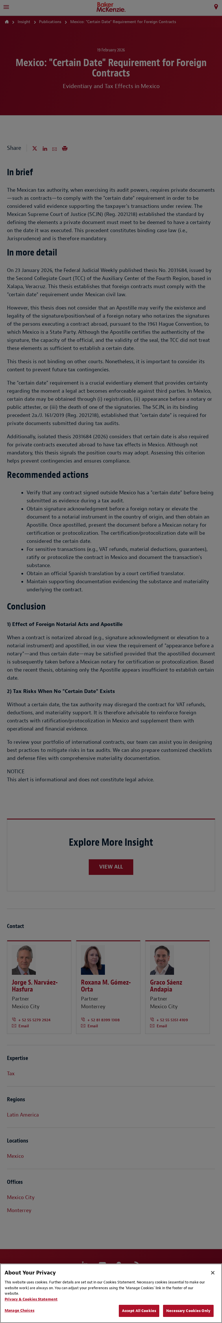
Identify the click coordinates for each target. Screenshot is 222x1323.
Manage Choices (19, 1310)
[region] (111, 1293)
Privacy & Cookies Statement (31, 1299)
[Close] (212, 1272)
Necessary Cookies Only (188, 1310)
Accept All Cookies (139, 1310)
